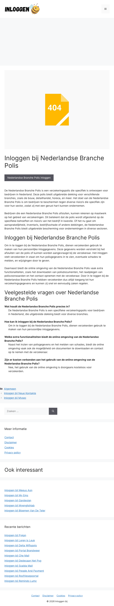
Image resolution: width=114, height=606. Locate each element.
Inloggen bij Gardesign (17, 500)
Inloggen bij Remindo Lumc (20, 580)
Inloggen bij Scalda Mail (18, 565)
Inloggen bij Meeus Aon (18, 490)
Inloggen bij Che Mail (16, 555)
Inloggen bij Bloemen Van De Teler (24, 510)
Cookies (9, 447)
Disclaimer (10, 442)
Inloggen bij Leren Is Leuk (19, 540)
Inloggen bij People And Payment (24, 570)
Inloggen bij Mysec (15, 397)
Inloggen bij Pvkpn (15, 535)
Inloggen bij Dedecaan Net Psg (22, 560)
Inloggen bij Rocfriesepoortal (21, 575)
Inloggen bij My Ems (16, 495)
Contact (9, 437)
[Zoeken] (53, 411)
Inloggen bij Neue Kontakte (20, 393)
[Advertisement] (57, 40)
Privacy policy (12, 452)
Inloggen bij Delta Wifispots (20, 545)
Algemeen (10, 388)
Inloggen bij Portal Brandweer (22, 550)
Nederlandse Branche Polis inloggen (29, 177)
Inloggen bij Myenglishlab (19, 505)
